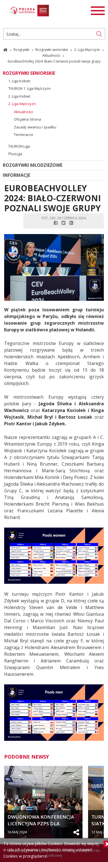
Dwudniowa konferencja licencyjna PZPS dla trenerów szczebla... (40, 820)
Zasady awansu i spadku (35, 127)
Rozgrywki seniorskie (52, 49)
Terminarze (23, 134)
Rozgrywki (22, 49)
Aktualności (51, 55)
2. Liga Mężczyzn (87, 49)
